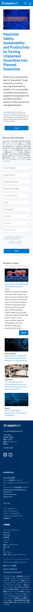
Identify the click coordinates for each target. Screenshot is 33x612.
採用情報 (6, 537)
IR (4, 549)
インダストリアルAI (20, 593)
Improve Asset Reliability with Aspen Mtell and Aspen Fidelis (16, 286)
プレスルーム (7, 552)
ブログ (5, 542)
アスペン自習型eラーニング (12, 480)
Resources (6, 532)
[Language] (25, 3)
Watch (23, 333)
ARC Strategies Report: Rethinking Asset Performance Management (15, 413)
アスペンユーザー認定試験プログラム (15, 487)
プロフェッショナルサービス (12, 516)
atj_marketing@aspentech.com (13, 431)
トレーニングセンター (10, 511)
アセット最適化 (20, 580)
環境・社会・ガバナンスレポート (14, 554)
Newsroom (6, 535)
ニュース (6, 540)
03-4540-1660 (8, 448)
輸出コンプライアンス (10, 544)
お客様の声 (7, 518)
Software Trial (7, 497)
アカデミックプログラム (11, 513)
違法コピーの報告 (9, 566)
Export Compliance (10, 569)
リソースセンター (9, 508)
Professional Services (10, 494)
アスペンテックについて (11, 530)
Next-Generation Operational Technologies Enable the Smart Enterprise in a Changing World (16, 358)
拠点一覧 (6, 547)
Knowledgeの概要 (9, 478)
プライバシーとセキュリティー (14, 562)
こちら (18, 157)
